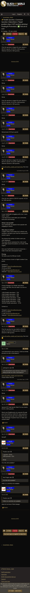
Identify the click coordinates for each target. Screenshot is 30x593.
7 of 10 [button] (15, 34)
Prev (9, 34)
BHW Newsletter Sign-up (8, 577)
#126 (26, 143)
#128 (26, 181)
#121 (26, 44)
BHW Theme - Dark (8, 569)
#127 (26, 157)
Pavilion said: (6, 452)
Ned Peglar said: (7, 477)
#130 (26, 211)
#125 (26, 129)
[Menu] (1, 14)
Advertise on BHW (15, 61)
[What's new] (24, 14)
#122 (26, 80)
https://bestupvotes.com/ (15, 271)
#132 (26, 326)
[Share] (23, 44)
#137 (26, 434)
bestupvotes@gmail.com (13, 270)
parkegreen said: (7, 368)
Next (20, 34)
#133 (26, 348)
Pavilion (5, 31)
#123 (26, 94)
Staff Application (5, 572)
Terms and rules (5, 581)
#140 (26, 494)
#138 (26, 448)
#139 (26, 474)
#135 (26, 390)
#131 (26, 283)
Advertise (4, 574)
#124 (26, 115)
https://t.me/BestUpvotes (14, 266)
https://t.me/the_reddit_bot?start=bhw (12, 167)
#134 (26, 364)
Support (3, 579)
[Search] (28, 14)
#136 (26, 404)
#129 (26, 195)
